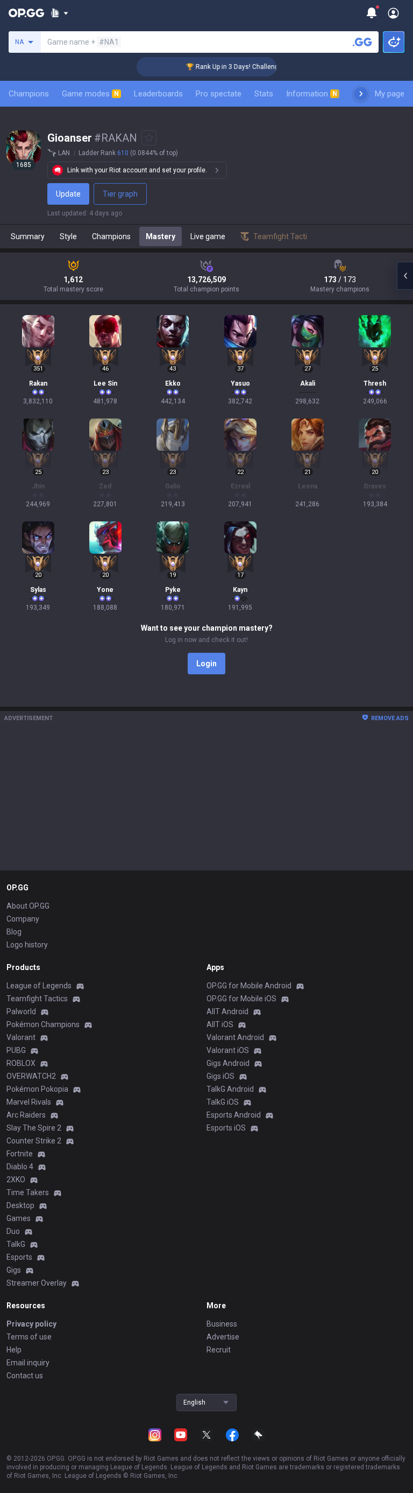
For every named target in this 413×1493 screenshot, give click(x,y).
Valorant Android (235, 1037)
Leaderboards (158, 94)
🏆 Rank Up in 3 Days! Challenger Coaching (239, 67)
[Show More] (59, 13)
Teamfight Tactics (37, 998)
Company (22, 919)
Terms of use (29, 1336)
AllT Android (227, 1011)
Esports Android (233, 1115)
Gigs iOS (220, 1076)
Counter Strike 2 (33, 1140)
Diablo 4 (19, 1166)
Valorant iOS (227, 1050)
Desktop (20, 1205)
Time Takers (27, 1192)
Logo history (27, 944)
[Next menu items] (360, 93)
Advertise (222, 1336)
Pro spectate (218, 94)
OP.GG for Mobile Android (248, 985)
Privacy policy (31, 1324)
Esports (19, 1257)
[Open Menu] (393, 13)
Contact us (24, 1375)
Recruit (218, 1349)
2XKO (15, 1179)
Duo (13, 1231)
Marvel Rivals (28, 1102)
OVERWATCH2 (31, 1076)
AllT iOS (219, 1024)
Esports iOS (226, 1128)
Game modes (90, 94)
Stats (263, 94)
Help (14, 1349)
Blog (14, 931)
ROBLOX (20, 1063)
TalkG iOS (222, 1102)
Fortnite (19, 1153)
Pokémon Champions (43, 1024)
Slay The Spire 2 (33, 1128)
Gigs (13, 1270)
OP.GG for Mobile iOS (241, 998)
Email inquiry (27, 1362)
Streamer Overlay (36, 1283)
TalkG (15, 1244)
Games (18, 1218)
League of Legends (39, 985)
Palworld (21, 1011)
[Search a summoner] (362, 42)
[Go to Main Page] (26, 13)
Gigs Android (228, 1063)
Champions (29, 94)
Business (221, 1324)
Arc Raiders (26, 1115)
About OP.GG (27, 906)
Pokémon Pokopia (37, 1089)
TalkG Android (230, 1089)
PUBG (16, 1050)
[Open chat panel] (405, 276)
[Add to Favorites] (148, 137)
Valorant (20, 1037)
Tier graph (120, 194)
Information (311, 94)
